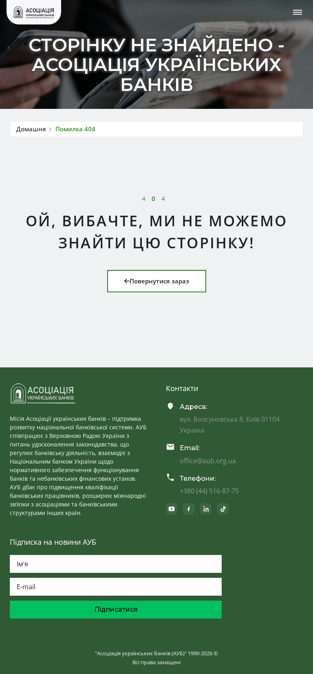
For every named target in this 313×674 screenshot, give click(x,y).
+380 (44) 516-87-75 (209, 490)
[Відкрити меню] (297, 12)
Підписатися (116, 609)
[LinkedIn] (206, 509)
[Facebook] (188, 509)
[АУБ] (43, 393)
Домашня (31, 129)
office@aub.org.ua (208, 460)
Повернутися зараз (159, 281)
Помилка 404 (75, 129)
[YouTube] (171, 509)
